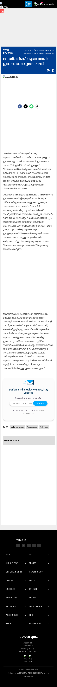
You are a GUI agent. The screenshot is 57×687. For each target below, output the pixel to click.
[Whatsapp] (31, 106)
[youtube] (33, 545)
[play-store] (26, 659)
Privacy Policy (27, 648)
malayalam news (17, 427)
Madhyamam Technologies (28, 673)
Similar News (11, 440)
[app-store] (31, 659)
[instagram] (28, 545)
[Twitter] (25, 106)
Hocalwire (28, 676)
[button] (4, 4)
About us (28, 643)
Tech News (44, 427)
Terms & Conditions (27, 651)
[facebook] (20, 106)
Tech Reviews (8, 52)
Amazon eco (32, 427)
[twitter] (23, 545)
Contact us (28, 645)
